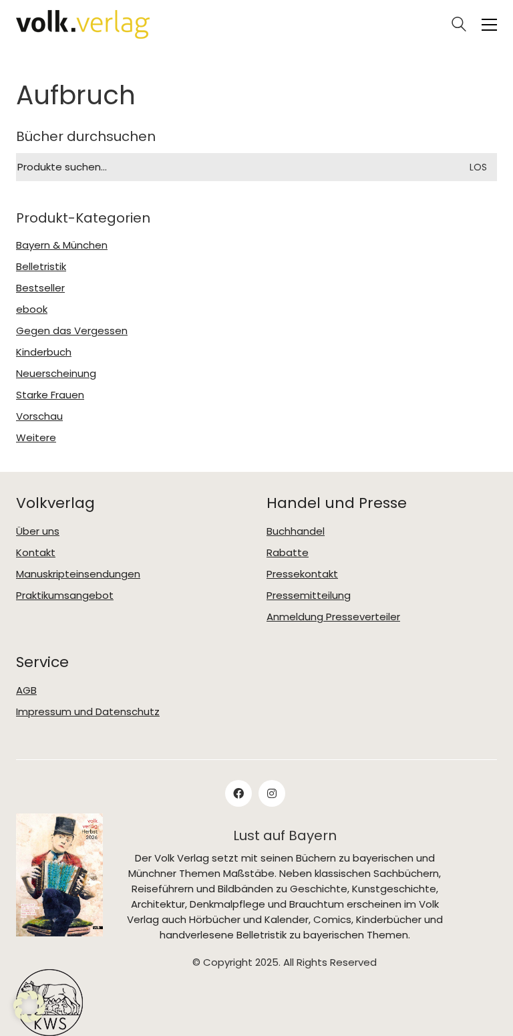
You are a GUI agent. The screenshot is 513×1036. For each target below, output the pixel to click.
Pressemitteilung (309, 595)
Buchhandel (296, 531)
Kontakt (35, 552)
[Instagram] (272, 793)
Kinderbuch (43, 352)
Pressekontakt (302, 574)
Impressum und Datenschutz (88, 712)
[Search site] (459, 26)
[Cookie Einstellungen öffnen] (29, 1007)
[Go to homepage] (83, 24)
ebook (31, 309)
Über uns (37, 531)
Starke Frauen (50, 395)
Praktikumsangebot (65, 595)
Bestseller (40, 288)
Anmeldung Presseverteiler (333, 617)
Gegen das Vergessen (72, 331)
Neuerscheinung (56, 373)
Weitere (36, 437)
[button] (489, 24)
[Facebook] (238, 793)
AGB (26, 690)
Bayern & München (62, 245)
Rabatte (288, 552)
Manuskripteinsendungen (78, 574)
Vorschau (39, 416)
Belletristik (41, 266)
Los (478, 167)
